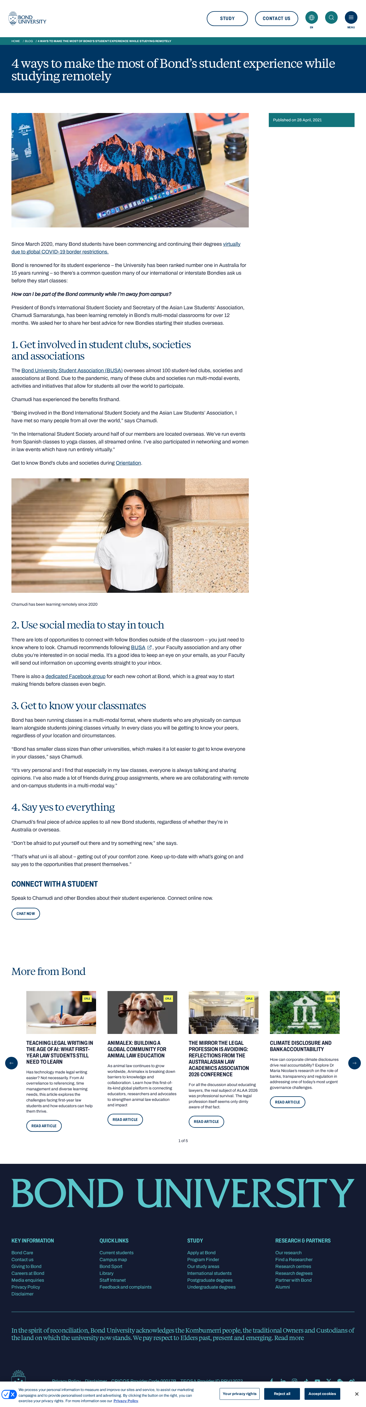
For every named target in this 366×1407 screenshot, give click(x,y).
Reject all (282, 1394)
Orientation (128, 463)
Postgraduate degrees (209, 1280)
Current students (117, 1252)
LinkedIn (283, 1381)
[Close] (357, 1394)
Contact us (277, 18)
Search (331, 17)
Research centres (293, 1266)
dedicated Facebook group (75, 676)
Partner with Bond (293, 1280)
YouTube (317, 1381)
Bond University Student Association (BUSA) (72, 370)
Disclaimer (22, 1293)
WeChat (340, 1381)
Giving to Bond (26, 1266)
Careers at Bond (27, 1273)
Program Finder (203, 1259)
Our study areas (203, 1266)
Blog (29, 41)
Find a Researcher (294, 1259)
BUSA (138, 647)
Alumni (282, 1287)
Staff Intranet (113, 1280)
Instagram (294, 1381)
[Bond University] (27, 18)
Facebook (271, 1381)
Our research (288, 1252)
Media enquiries (27, 1280)
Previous (11, 1063)
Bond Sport (111, 1266)
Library (107, 1273)
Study (227, 18)
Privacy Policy (25, 1287)
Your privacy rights (239, 1394)
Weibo (352, 1381)
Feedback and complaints (126, 1287)
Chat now (26, 913)
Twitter (329, 1381)
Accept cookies (322, 1394)
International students (209, 1273)
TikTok (306, 1381)
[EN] (311, 17)
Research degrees (294, 1273)
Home (15, 41)
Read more (289, 1337)
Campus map (113, 1259)
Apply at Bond (201, 1252)
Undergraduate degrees (211, 1287)
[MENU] (351, 17)
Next (354, 1063)
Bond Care (22, 1252)
